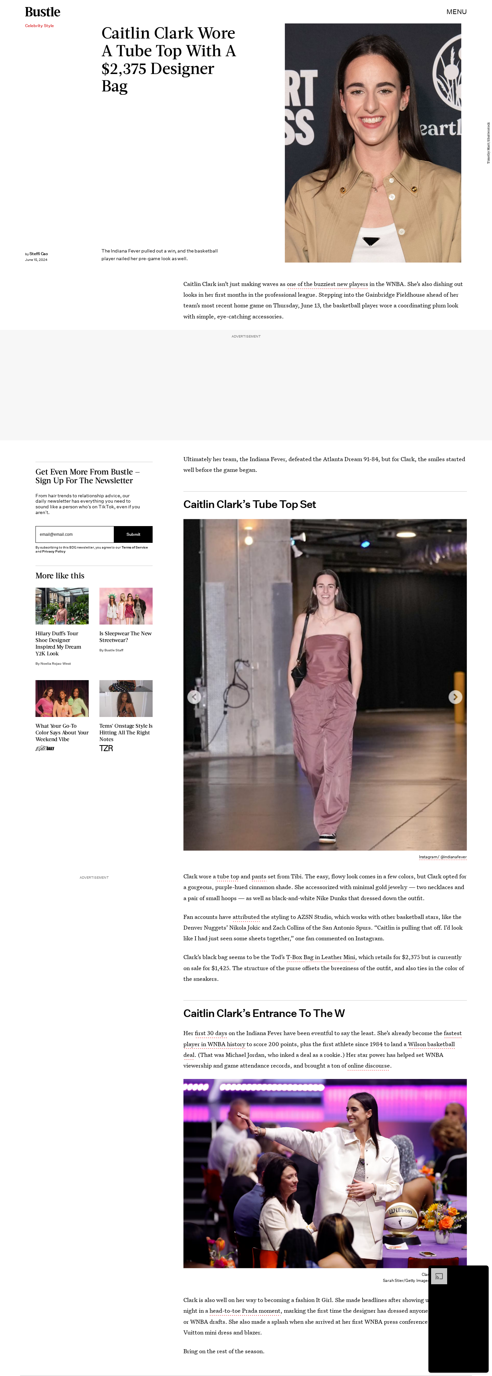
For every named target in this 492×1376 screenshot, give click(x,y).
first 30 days (211, 1033)
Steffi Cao (38, 254)
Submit (134, 534)
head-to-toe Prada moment (245, 1310)
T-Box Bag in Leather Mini (320, 957)
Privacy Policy (54, 551)
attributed (246, 917)
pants (259, 876)
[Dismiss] (481, 1272)
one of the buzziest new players (327, 284)
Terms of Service (134, 547)
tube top (228, 876)
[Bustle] (42, 11)
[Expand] (435, 1272)
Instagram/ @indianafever (443, 857)
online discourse (369, 1065)
